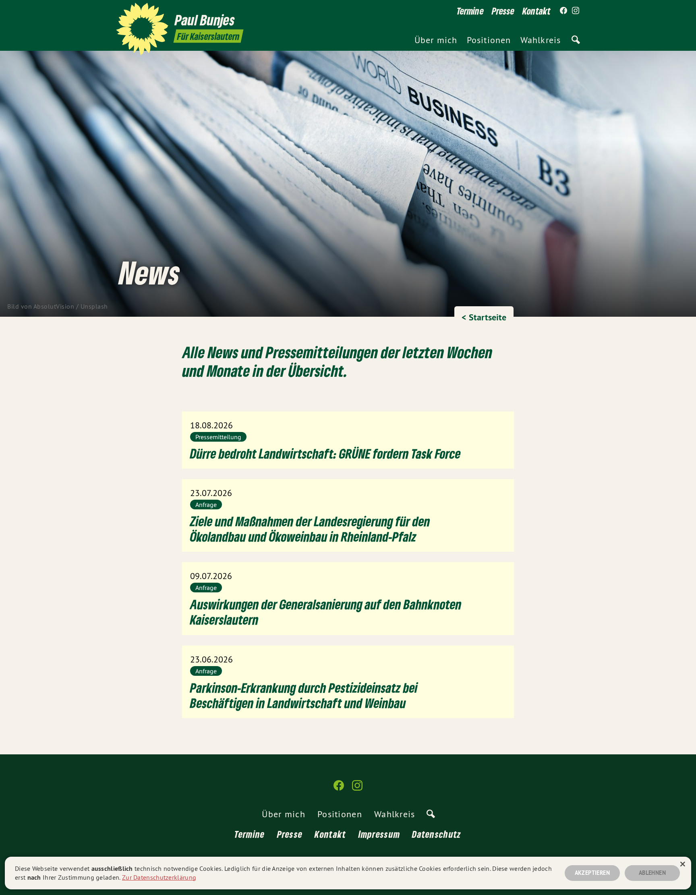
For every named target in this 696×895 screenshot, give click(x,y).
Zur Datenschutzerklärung (159, 877)
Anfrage (206, 504)
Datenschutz (436, 834)
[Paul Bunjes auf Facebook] (563, 11)
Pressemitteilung (218, 437)
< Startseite (484, 317)
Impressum (379, 834)
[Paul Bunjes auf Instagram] (576, 11)
